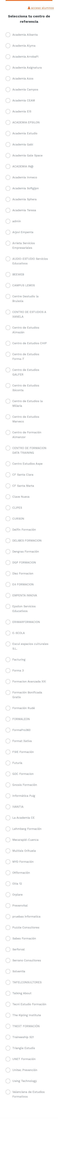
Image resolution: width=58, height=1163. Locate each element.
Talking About (21, 993)
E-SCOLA (18, 633)
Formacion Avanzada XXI (29, 681)
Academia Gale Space (27, 155)
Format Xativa (22, 741)
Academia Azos (22, 78)
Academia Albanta (25, 34)
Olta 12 (17, 883)
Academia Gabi (22, 144)
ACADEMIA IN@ (22, 166)
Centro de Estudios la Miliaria (27, 403)
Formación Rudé (23, 708)
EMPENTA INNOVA (24, 595)
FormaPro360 (21, 730)
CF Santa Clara (22, 474)
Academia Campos (25, 89)
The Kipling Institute (26, 1015)
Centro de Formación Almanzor (26, 435)
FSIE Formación (23, 752)
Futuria (17, 762)
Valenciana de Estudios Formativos (28, 1094)
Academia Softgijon (25, 188)
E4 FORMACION (23, 584)
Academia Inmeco (24, 177)
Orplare (17, 894)
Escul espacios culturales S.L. (30, 646)
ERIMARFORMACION (26, 622)
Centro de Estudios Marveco (25, 419)
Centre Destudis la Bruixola (25, 299)
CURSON (18, 518)
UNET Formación (24, 1059)
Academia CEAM (23, 100)
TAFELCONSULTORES (27, 982)
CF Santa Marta (23, 485)
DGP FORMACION (24, 562)
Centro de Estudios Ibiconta (25, 388)
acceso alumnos (42, 8)
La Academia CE (23, 817)
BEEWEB (18, 274)
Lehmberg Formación (27, 828)
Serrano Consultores (26, 960)
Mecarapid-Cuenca (25, 839)
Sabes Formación (24, 938)
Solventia (18, 971)
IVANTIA (18, 806)
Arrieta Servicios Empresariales (23, 245)
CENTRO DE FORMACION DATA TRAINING (29, 450)
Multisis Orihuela (24, 850)
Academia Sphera (24, 199)
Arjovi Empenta (22, 232)
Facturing (18, 659)
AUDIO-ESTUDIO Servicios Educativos (30, 261)
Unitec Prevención (24, 1070)
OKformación (21, 872)
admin (16, 221)
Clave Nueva (20, 496)
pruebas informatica (26, 916)
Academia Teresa (24, 210)
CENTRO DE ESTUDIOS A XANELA (29, 314)
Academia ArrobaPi (25, 56)
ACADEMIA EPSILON (26, 122)
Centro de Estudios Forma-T (25, 356)
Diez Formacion (22, 573)
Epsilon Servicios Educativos (24, 609)
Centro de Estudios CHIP (29, 343)
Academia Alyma (23, 45)
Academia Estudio (24, 133)
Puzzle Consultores (25, 927)
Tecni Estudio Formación (29, 1004)
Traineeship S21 (23, 1037)
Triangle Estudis (23, 1048)
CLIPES (17, 507)
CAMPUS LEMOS (23, 285)
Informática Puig (23, 795)
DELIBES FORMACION (27, 540)
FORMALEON (21, 719)
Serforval (18, 949)
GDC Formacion (23, 773)
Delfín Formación (24, 529)
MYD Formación (23, 861)
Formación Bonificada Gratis (27, 695)
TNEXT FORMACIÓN (26, 1026)
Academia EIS (21, 111)
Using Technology (24, 1081)
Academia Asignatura (27, 67)
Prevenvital (20, 905)
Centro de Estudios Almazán (25, 330)
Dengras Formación (25, 551)
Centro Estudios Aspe (27, 463)
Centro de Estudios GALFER (25, 372)
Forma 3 (18, 670)
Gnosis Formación (24, 784)
